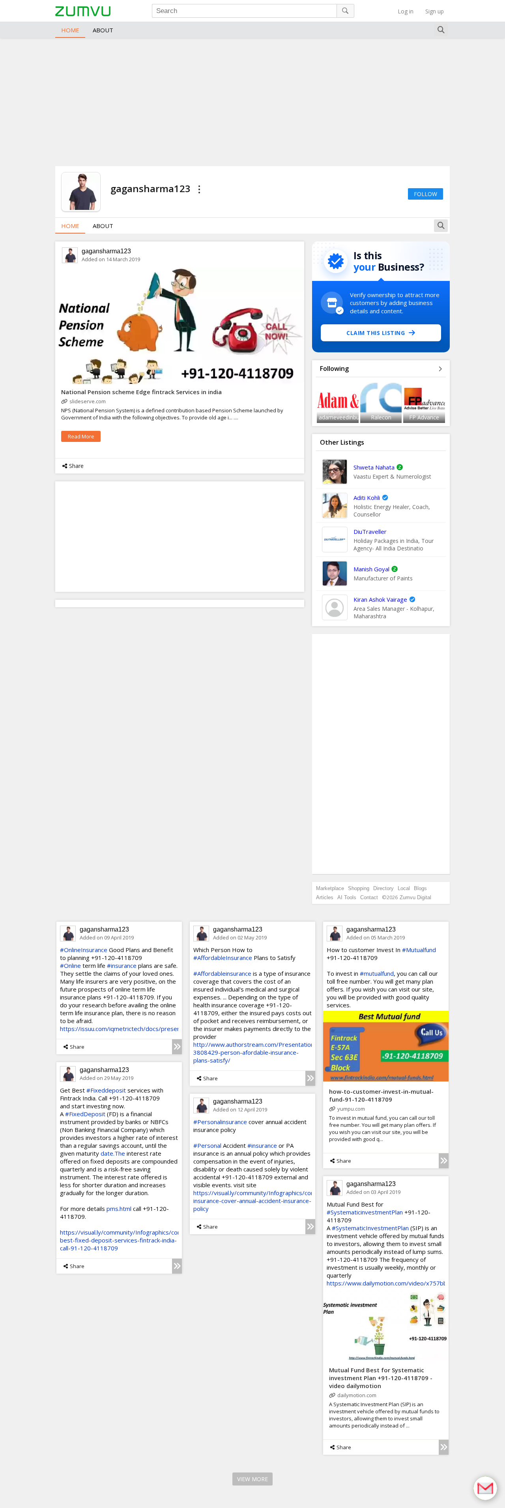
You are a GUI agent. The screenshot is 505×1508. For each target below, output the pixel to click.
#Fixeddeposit (106, 1090)
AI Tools (346, 897)
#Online (70, 965)
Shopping (358, 888)
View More (252, 1479)
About (103, 30)
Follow (425, 194)
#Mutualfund (419, 950)
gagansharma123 (106, 251)
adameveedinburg (342, 417)
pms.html (119, 1208)
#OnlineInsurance (83, 950)
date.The (113, 1153)
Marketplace (330, 888)
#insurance (122, 965)
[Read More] (177, 1046)
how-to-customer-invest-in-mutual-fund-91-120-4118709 (381, 1095)
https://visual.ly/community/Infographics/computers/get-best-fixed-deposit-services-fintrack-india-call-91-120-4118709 (137, 1240)
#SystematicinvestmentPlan (365, 1212)
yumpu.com (351, 1108)
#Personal (207, 1145)
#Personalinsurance (220, 1122)
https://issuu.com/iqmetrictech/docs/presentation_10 (133, 1029)
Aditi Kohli (367, 497)
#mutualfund (377, 973)
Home (70, 30)
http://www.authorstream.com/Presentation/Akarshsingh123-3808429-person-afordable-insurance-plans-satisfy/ (277, 1052)
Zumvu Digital (415, 897)
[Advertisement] (252, 101)
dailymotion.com (356, 1395)
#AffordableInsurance (222, 958)
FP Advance (424, 417)
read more (81, 436)
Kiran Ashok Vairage (380, 599)
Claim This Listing (375, 333)
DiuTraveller (370, 531)
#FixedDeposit (85, 1114)
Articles (324, 897)
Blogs (420, 888)
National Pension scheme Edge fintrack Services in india (141, 392)
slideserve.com (87, 401)
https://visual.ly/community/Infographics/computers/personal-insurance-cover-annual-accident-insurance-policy (278, 1200)
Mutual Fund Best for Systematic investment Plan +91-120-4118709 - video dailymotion (380, 1378)
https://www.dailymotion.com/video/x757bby (388, 1283)
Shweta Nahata (374, 467)
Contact (369, 897)
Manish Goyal (371, 569)
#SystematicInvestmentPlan (370, 1228)
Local (404, 888)
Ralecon (381, 417)
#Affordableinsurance (222, 973)
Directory (383, 888)
